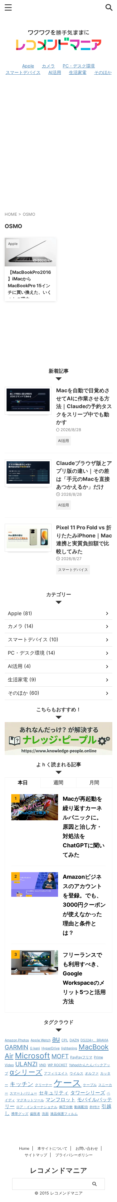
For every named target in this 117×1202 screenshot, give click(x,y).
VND (42, 1065)
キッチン (21, 1084)
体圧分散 (66, 1107)
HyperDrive (50, 1048)
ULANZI (26, 1064)
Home (24, 1148)
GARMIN (16, 1047)
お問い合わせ (87, 1148)
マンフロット (61, 1100)
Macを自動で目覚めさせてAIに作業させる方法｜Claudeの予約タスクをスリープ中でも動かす (84, 406)
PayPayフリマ (81, 1057)
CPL (64, 1040)
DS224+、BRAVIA (94, 1040)
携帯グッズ (19, 1114)
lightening (69, 1048)
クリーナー (43, 1085)
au (56, 1039)
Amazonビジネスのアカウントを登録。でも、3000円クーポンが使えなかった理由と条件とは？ (84, 904)
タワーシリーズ (87, 1093)
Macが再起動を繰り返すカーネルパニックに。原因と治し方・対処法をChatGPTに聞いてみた (84, 826)
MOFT (60, 1056)
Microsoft (32, 1055)
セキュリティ (54, 1093)
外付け (95, 1107)
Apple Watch (41, 1040)
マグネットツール (30, 1100)
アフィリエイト (56, 1073)
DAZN (74, 1040)
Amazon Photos (17, 1040)
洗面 (45, 1114)
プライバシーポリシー (74, 1155)
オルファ (92, 1073)
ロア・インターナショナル (36, 1107)
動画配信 (81, 1107)
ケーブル (90, 1085)
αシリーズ (26, 1072)
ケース (67, 1082)
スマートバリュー (23, 1093)
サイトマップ (36, 1155)
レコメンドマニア (58, 1170)
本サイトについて (52, 1148)
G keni (35, 1048)
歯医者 (35, 1114)
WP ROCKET (57, 1065)
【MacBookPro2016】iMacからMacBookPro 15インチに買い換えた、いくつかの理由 (29, 285)
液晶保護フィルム (64, 1114)
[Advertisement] (58, 143)
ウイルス (76, 1073)
